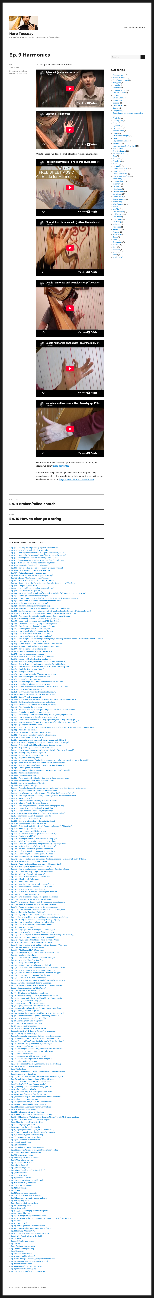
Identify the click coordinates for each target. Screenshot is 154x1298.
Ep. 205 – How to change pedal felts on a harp (28, 831)
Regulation (117, 229)
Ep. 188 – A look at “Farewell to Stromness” (28, 874)
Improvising (117, 179)
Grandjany (117, 161)
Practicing (117, 222)
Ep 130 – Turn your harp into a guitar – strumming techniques (35, 1016)
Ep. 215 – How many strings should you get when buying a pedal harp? (38, 806)
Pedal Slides (117, 217)
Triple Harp (117, 257)
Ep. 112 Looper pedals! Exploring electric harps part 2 (31, 1059)
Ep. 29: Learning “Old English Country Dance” (29, 1216)
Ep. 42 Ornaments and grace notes (24, 1193)
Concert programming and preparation (128, 113)
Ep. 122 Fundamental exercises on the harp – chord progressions (36, 1036)
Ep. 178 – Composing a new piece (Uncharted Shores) (31, 899)
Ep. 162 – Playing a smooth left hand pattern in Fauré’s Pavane (35, 940)
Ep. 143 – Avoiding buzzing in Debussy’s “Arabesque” (31, 983)
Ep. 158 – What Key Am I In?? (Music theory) (28, 950)
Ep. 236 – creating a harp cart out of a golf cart (29, 753)
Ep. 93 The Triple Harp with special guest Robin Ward (31, 1092)
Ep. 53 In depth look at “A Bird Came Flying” (28, 1170)
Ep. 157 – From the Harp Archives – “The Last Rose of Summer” (36, 953)
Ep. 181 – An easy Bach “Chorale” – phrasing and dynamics (34, 892)
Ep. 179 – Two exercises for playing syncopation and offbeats (34, 897)
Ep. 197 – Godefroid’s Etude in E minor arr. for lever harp (33, 851)
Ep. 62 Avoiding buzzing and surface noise (27, 1147)
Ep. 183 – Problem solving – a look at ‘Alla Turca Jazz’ (31, 887)
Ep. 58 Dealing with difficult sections (25, 1158)
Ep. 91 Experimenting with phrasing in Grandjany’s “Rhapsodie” (36, 1097)
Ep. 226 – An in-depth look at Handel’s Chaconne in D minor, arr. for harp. (40, 778)
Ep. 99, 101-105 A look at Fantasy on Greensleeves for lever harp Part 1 (38, 1077)
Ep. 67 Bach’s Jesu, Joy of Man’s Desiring (27, 1135)
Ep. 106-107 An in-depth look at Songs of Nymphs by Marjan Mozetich (38, 1072)
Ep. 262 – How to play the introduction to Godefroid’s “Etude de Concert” (39, 687)
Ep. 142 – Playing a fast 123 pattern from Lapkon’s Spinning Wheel (36, 985)
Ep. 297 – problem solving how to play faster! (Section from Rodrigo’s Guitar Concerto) (44, 598)
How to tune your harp (121, 176)
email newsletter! (61, 466)
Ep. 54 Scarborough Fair (20, 1168)
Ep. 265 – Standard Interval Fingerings (26, 679)
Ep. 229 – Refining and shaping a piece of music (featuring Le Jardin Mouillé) (40, 770)
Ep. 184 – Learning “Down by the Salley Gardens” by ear (32, 884)
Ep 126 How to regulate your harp (24, 1026)
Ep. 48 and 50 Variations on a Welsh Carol (27, 1180)
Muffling (116, 209)
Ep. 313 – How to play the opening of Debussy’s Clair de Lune (34, 558)
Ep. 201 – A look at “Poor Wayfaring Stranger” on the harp (33, 841)
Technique (23, 73)
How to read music (120, 174)
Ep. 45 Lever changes (19, 1188)
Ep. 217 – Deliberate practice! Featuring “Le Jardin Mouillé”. (34, 801)
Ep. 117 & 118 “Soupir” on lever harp (24, 1046)
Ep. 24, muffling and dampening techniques (28, 1226)
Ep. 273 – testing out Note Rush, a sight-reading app (31, 659)
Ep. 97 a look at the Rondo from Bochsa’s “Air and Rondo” (33, 1082)
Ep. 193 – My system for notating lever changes (29, 861)
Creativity (116, 118)
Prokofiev (116, 224)
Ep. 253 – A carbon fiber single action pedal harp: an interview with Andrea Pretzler (43, 710)
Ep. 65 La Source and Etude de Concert (25, 1140)
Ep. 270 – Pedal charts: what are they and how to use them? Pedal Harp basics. (41, 667)
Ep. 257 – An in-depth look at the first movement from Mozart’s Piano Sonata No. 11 (43, 700)
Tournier (116, 250)
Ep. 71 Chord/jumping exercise (23, 1125)
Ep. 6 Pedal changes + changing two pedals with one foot (33, 1259)
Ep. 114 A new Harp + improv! (22, 1054)
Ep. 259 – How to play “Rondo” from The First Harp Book (33, 694)
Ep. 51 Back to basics (19, 1175)
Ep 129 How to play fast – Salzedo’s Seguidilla (28, 1018)
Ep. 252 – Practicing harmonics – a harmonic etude (31, 712)
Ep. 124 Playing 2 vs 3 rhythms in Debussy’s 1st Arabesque (33, 1031)
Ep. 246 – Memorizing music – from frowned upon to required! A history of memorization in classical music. (53, 727)
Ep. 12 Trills (15, 1244)
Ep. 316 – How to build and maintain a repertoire (29, 550)
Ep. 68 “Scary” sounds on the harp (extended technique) (33, 1132)
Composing (117, 111)
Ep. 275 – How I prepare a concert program (27, 654)
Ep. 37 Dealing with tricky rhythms (24, 1203)
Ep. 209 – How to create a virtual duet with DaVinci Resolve (33, 821)
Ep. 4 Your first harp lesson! (22, 1264)
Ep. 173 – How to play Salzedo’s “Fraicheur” (28, 912)
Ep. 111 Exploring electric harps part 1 (25, 1061)
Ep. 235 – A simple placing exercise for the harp (29, 755)
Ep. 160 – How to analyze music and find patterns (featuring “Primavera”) (39, 945)
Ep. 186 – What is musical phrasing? (25, 879)
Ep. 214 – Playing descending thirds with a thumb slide (32, 808)
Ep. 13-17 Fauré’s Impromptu (22, 1241)
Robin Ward (117, 235)
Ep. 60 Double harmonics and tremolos (26, 1152)
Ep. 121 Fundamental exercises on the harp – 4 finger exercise (35, 1039)
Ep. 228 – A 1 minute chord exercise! (25, 773)
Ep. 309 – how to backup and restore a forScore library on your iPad (37, 568)
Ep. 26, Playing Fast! (19, 1223)
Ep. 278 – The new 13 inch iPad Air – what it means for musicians (36, 646)
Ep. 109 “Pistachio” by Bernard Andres (26, 1066)
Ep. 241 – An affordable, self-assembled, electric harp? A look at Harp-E (38, 740)
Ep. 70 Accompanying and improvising (26, 1127)
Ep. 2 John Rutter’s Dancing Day (23, 1269)
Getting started (118, 154)
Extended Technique (121, 136)
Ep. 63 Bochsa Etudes (19, 1145)
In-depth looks (119, 181)
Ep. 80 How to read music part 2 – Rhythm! (27, 1112)
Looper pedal (118, 197)
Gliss (115, 156)
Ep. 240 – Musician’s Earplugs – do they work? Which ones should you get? (40, 743)
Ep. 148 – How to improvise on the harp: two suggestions (33, 970)
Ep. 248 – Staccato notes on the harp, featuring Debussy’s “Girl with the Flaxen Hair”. (44, 722)
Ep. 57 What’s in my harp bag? (22, 1160)
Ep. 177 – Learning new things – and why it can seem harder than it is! (38, 902)
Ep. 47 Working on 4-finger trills (23, 1183)
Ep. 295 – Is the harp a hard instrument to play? (29, 603)
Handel (115, 164)
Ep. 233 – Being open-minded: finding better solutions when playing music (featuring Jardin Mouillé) (50, 760)
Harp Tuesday (21, 34)
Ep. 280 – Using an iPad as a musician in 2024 (28, 641)
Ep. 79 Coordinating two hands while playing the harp (31, 1115)
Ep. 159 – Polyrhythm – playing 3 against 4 (27, 948)
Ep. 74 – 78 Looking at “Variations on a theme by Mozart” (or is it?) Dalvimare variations (45, 1117)
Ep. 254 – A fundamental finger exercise (26, 707)
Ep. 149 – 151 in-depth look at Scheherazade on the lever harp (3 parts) (38, 968)
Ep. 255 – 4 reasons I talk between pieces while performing (33, 705)
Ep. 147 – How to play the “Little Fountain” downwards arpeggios (36, 973)
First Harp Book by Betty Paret (124, 146)
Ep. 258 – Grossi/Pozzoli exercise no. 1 (26, 697)
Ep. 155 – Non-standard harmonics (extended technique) (33, 958)
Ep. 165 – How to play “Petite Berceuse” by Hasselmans (32, 932)
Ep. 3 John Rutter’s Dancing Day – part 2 (26, 1266)
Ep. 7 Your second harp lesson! (23, 1256)
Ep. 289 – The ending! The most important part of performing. (35, 619)
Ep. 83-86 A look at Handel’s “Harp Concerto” (29, 1104)
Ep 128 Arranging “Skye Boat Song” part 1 (27, 1021)
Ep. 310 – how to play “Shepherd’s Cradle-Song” (30, 565)
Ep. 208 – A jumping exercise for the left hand (28, 824)
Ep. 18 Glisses (16, 1239)
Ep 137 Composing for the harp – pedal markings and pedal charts (36, 998)
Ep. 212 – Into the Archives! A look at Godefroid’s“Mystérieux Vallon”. (38, 813)
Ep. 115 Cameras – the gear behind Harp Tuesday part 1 (32, 1051)
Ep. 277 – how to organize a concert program (28, 649)
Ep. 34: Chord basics (18, 1208)
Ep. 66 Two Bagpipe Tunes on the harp (26, 1137)
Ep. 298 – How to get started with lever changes (29, 596)
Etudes (115, 133)
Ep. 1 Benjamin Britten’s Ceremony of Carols (28, 1271)
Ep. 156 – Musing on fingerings (23, 955)
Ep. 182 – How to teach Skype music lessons (28, 889)
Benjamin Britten (119, 90)
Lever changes (118, 192)
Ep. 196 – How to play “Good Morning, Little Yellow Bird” (33, 854)
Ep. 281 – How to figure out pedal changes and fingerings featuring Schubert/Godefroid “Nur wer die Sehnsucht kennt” (57, 639)
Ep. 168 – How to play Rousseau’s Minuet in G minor (31, 925)
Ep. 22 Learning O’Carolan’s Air (23, 1231)
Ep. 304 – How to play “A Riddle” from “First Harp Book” (33, 581)
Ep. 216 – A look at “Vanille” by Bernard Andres (29, 803)
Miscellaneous (118, 204)
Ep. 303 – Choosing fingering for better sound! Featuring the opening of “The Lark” (43, 583)
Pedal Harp (13, 73)
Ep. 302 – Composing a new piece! (24, 586)
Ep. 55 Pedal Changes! (19, 1165)
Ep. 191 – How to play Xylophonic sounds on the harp (31, 867)
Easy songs (117, 128)
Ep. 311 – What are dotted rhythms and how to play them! (33, 563)
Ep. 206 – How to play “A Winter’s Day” (26, 829)
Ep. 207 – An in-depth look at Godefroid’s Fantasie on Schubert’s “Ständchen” (41, 826)
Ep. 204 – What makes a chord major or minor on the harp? (34, 834)
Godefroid (117, 159)
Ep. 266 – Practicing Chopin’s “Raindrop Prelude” (30, 677)
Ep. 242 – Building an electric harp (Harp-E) (28, 737)
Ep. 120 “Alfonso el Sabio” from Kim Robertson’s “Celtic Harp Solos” (37, 1041)
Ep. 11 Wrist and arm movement (23, 1246)
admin (12, 64)
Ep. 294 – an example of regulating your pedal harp (30, 606)
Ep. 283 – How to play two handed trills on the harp (30, 634)
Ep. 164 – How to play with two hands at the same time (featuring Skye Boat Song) (42, 935)
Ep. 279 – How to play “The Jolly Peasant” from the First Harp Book (37, 644)
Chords (115, 108)
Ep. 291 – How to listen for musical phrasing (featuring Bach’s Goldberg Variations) (43, 613)
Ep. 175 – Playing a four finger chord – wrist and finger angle (34, 907)
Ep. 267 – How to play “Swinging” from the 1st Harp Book (33, 674)
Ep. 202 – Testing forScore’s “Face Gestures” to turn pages (34, 839)
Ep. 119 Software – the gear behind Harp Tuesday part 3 (32, 1044)
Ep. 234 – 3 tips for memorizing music (25, 758)
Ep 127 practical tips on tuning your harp (26, 1023)
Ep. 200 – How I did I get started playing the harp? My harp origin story (38, 844)
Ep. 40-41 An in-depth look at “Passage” (26, 1195)
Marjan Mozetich (119, 199)
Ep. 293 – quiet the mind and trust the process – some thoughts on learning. (40, 608)
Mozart (115, 207)
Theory (115, 245)
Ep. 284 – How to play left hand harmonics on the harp (32, 631)
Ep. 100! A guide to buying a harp (23, 1074)
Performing (117, 219)
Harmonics (13, 71)
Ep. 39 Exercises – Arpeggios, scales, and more (29, 1198)
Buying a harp (118, 100)
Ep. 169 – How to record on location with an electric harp (33, 922)
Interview (116, 184)
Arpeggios (117, 83)
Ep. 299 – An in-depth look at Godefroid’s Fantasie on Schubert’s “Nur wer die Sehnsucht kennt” (48, 593)
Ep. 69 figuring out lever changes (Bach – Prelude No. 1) (32, 1130)
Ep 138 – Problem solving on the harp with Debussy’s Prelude (34, 996)
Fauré (115, 138)
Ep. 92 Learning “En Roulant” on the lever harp (29, 1094)
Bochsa (116, 95)
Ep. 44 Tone (15, 1190)
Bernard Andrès (119, 93)
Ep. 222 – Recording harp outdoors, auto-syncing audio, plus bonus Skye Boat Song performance (48, 788)
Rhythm (116, 232)
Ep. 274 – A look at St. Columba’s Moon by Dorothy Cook (32, 657)
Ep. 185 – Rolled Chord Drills (22, 882)
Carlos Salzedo (118, 105)
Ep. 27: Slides (16, 1221)
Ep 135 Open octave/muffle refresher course (28, 1003)
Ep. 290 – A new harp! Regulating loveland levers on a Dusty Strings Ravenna (40, 616)
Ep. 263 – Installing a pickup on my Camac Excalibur (31, 684)
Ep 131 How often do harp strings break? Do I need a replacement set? (37, 1013)
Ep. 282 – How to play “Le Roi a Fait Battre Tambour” (31, 636)
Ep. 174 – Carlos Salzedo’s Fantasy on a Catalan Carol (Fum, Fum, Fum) (38, 910)
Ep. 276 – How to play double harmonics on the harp (31, 651)
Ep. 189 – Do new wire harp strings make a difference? (32, 872)
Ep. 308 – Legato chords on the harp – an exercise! (30, 570)
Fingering (116, 143)
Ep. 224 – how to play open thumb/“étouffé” (28, 783)
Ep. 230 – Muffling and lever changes (25, 768)
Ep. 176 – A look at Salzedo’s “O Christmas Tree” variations (34, 904)
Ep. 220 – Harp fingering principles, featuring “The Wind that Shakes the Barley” (42, 793)
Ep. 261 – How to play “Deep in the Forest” (27, 689)
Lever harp (23, 71)
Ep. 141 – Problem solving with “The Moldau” (28, 988)
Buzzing (116, 103)
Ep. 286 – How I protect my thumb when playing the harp (33, 626)
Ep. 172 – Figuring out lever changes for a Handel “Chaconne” (35, 915)
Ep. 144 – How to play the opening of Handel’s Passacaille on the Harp (38, 980)
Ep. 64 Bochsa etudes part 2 (21, 1142)
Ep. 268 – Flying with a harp (22, 672)
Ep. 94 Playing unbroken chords (23, 1089)
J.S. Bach (116, 186)
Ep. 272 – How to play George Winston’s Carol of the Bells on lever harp (38, 662)
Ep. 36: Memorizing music (21, 1206)
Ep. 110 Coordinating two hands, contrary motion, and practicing (36, 1064)
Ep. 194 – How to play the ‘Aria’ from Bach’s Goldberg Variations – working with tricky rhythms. (48, 859)
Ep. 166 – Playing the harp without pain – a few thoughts (33, 930)
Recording (117, 227)
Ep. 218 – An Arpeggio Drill (21, 798)
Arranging (117, 85)
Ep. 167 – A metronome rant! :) (23, 927)
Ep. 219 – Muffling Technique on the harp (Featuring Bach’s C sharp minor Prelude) (43, 796)
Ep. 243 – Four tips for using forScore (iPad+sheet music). (33, 735)
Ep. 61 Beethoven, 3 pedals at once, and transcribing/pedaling (34, 1150)
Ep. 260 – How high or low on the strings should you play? (33, 692)
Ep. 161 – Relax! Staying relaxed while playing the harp (32, 942)
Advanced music (119, 78)
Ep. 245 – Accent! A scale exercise (24, 730)
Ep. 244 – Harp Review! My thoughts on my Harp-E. (31, 732)
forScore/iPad (118, 148)
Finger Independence (121, 141)
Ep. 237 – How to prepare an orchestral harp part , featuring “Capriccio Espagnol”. (42, 750)
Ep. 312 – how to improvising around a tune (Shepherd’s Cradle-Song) (38, 560)
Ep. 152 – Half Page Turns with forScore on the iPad (31, 965)
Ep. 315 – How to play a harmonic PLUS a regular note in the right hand (38, 553)
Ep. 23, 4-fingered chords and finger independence (31, 1228)
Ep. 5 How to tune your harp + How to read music (30, 1261)
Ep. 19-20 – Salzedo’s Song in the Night (26, 1236)
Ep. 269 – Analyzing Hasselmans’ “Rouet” (27, 669)
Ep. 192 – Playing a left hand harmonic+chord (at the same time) (36, 864)
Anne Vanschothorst (121, 80)
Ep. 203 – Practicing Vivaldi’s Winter (25, 836)
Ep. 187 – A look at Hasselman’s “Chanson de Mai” (30, 877)
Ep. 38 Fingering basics (20, 1201)
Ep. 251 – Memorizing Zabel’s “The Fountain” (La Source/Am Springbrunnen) (41, 715)
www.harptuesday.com (134, 27)
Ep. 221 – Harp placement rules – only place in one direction (34, 791)
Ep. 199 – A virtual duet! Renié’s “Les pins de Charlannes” (33, 846)
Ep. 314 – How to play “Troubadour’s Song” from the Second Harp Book (38, 555)
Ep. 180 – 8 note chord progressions (25, 894)
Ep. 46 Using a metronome (21, 1185)
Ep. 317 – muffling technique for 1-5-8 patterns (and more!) (34, 548)
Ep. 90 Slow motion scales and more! (25, 1099)
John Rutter (117, 189)
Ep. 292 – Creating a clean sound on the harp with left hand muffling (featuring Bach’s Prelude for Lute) (51, 611)
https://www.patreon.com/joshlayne (76, 479)
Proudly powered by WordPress (34, 1287)
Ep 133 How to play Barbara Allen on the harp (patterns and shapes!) (37, 1008)
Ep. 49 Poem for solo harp (21, 1178)
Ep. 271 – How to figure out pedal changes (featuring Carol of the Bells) (38, 664)
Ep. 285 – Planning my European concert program (30, 629)
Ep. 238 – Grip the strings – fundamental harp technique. (33, 748)
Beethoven (117, 88)
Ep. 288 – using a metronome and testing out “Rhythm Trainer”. (36, 621)
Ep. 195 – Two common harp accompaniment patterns (32, 856)
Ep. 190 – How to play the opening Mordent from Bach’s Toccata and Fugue (40, 869)
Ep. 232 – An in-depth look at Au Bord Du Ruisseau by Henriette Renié (38, 763)
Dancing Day (118, 121)
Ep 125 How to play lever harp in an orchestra (28, 1028)
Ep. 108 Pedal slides (18, 1069)
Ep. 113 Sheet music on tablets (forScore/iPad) (28, 1056)
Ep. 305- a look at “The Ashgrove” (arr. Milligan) (30, 578)
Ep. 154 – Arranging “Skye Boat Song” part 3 (28, 960)
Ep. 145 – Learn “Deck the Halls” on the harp (28, 978)
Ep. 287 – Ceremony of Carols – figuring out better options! (34, 624)
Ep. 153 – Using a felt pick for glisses (25, 963)
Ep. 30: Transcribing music (21, 1213)
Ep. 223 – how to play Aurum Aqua (24, 786)
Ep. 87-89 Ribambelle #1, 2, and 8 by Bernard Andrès (31, 1102)
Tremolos (116, 252)
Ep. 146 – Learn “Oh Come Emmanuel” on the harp (30, 975)
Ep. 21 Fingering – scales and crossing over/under (30, 1233)
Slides (115, 240)
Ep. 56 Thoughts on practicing (23, 1163)
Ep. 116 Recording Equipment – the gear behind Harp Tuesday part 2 (37, 1049)
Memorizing (117, 202)
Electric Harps (118, 131)
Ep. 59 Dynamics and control (22, 1155)
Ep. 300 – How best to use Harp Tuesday (26, 591)
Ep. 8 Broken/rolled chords (21, 1254)
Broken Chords (118, 98)
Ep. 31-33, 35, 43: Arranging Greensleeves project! (30, 1211)
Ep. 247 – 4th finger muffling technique (26, 725)
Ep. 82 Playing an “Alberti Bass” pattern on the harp (31, 1107)
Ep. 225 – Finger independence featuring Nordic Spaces (32, 780)
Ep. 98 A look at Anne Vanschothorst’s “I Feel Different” (33, 1079)
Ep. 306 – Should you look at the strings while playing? (32, 576)
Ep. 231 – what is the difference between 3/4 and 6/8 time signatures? (37, 765)
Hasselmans (117, 171)
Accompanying (118, 75)
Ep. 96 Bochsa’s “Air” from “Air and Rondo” (28, 1084)
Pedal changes (118, 212)
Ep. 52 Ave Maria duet (19, 1173)
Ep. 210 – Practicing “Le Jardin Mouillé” (26, 818)
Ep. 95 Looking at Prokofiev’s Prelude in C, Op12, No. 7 (31, 1087)
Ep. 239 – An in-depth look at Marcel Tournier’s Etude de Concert (36, 745)
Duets (115, 123)
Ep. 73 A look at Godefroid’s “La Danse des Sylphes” (31, 1120)
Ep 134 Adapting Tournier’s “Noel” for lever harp (30, 1006)
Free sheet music (119, 151)
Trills (115, 255)
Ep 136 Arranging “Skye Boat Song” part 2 (27, 1001)
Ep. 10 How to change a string (22, 1249)
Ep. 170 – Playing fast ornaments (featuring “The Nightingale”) (35, 920)
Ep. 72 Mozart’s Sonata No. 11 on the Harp (27, 1122)
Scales (115, 237)
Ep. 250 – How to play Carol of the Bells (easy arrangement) (34, 717)
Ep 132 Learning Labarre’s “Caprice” (25, 1011)
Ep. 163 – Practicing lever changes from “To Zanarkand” (33, 937)
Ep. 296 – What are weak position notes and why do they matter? (36, 601)
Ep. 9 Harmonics (17, 1251)
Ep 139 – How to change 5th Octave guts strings (29, 993)
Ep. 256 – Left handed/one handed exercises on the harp (33, 702)
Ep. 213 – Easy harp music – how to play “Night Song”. (32, 811)
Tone (115, 247)
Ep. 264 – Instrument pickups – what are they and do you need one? (37, 682)
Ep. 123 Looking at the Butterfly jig (24, 1034)
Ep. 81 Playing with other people (23, 1109)
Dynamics (117, 126)
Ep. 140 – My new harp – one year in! (25, 991)
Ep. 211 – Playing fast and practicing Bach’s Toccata (31, 816)
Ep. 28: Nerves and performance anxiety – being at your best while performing (41, 1218)
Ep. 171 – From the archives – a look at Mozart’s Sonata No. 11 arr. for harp (39, 917)
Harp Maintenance (120, 169)
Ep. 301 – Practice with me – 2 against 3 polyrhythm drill (33, 588)
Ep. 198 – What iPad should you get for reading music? (32, 849)
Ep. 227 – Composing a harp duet (24, 775)
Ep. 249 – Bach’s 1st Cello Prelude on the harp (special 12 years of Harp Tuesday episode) (45, 720)
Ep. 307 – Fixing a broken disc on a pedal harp (28, 573)
